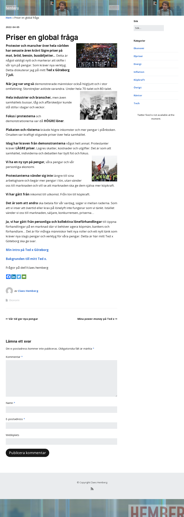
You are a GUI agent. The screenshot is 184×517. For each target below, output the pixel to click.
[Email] (24, 276)
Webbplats (12, 435)
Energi (137, 64)
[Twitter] (19, 276)
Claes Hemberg (28, 291)
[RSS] (92, 488)
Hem (9, 17)
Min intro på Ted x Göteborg (27, 250)
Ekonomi (14, 300)
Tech (137, 103)
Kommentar (14, 357)
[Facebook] (8, 276)
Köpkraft (139, 79)
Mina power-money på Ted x (95, 319)
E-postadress (15, 419)
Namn (10, 403)
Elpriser (138, 56)
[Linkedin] (13, 276)
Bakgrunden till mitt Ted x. (26, 259)
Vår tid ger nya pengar (23, 319)
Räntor (138, 95)
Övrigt (138, 87)
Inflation (139, 71)
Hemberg (12, 8)
